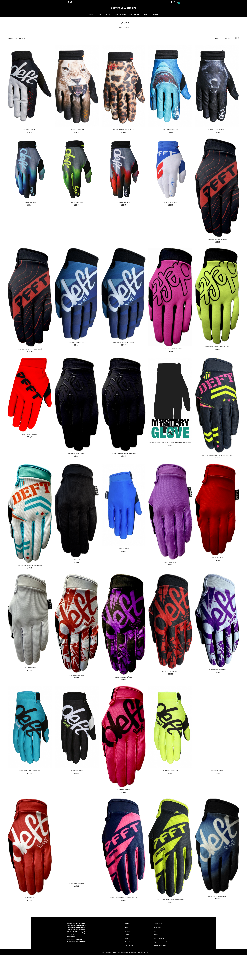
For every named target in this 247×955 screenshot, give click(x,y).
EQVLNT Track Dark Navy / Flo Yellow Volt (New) (170, 899)
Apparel (109, 14)
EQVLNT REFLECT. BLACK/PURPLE (123, 677)
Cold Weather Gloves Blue (76, 342)
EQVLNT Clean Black (76, 560)
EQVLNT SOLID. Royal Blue (76, 883)
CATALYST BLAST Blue (30, 202)
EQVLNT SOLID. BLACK (77, 771)
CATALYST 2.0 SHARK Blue (170, 130)
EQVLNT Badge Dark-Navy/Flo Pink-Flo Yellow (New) (217, 455)
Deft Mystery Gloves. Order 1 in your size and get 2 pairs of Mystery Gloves (170, 442)
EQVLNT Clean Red (217, 558)
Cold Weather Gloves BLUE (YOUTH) (123, 342)
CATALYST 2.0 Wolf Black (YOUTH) (217, 130)
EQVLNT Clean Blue (123, 549)
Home (91, 14)
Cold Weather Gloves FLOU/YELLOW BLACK (217, 346)
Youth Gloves (120, 14)
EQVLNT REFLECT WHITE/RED (76, 675)
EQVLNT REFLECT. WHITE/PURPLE (217, 670)
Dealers (146, 14)
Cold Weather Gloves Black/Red (217, 239)
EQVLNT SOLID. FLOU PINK (123, 790)
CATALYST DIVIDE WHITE (170, 202)
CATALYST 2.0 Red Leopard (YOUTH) (123, 130)
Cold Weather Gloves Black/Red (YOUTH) (30, 349)
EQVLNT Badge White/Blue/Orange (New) (30, 565)
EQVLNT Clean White (30, 667)
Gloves (99, 14)
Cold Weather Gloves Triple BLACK (77, 453)
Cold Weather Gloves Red (29, 434)
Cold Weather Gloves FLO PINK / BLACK (170, 349)
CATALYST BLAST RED (123, 202)
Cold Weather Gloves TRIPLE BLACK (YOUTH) (123, 453)
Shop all (127, 931)
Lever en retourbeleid (160, 945)
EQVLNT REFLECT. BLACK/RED (170, 671)
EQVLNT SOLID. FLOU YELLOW (170, 771)
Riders (155, 14)
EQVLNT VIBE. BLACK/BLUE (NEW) (217, 896)
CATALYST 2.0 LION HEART (76, 130)
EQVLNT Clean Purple (170, 562)
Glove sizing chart (159, 938)
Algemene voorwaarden (161, 942)
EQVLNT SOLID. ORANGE (217, 771)
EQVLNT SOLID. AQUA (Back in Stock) (29, 771)
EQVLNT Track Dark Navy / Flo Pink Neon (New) (123, 898)
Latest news (157, 927)
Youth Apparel (134, 14)
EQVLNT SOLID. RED (30, 898)
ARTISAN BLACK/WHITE (29, 130)
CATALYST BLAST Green (76, 202)
